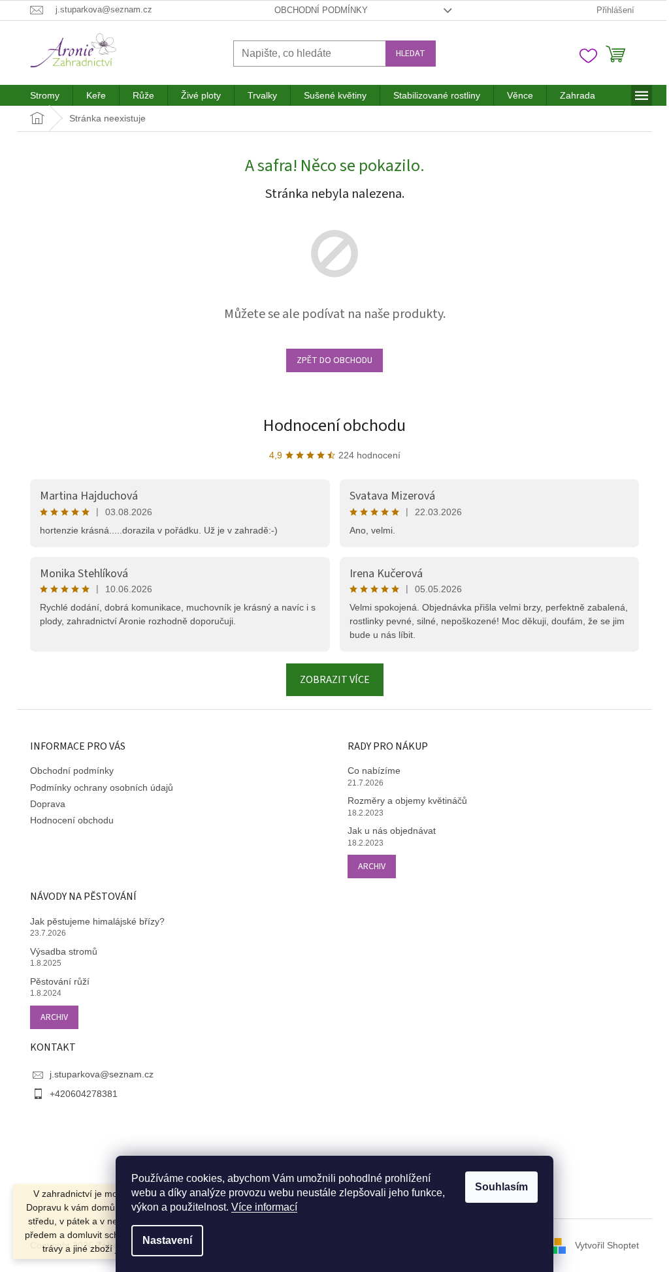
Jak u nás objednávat (392, 830)
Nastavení (167, 1240)
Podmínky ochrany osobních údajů (101, 787)
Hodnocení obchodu (334, 425)
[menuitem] (45, 95)
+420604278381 (84, 1094)
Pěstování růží (60, 981)
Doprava (47, 804)
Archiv (371, 866)
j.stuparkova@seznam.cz (102, 1074)
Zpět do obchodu (334, 360)
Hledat (410, 53)
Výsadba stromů (63, 951)
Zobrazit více (335, 680)
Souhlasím (501, 1186)
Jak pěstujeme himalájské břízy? (97, 921)
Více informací (264, 1207)
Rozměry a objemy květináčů (407, 800)
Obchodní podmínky (321, 10)
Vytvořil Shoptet (607, 1245)
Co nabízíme (374, 770)
